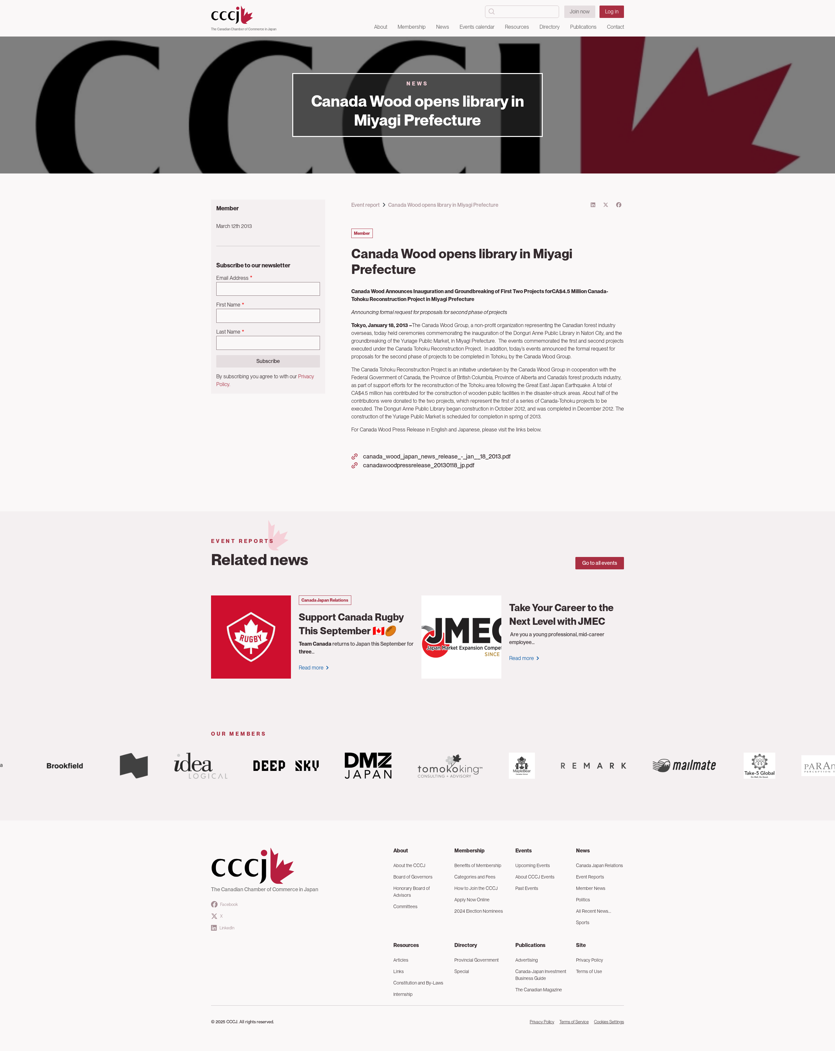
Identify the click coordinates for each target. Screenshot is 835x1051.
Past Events (526, 888)
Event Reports (590, 876)
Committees (405, 906)
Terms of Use (589, 971)
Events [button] (523, 851)
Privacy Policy (589, 960)
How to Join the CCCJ (476, 888)
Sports (582, 922)
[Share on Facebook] (619, 205)
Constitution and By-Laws (418, 982)
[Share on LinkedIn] (593, 205)
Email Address (232, 278)
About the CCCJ (409, 865)
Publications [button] (583, 27)
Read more (311, 668)
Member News (590, 888)
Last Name (228, 332)
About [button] (380, 27)
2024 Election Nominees (478, 911)
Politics (583, 899)
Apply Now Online (472, 899)
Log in (611, 11)
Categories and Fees (474, 876)
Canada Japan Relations (599, 865)
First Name (228, 305)
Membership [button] (412, 27)
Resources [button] (517, 27)
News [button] (442, 27)
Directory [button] (549, 27)
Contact (615, 27)
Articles (400, 960)
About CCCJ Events (534, 876)
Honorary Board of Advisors (411, 892)
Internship (403, 994)
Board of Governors (413, 876)
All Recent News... (593, 911)
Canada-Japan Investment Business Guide (540, 975)
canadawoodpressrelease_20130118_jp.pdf (418, 465)
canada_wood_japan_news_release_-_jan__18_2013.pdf (436, 456)
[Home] (243, 15)
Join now (580, 11)
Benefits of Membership (477, 865)
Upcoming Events (532, 865)
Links (398, 971)
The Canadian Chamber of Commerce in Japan (243, 29)
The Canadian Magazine (538, 989)
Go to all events (599, 563)
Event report (365, 205)
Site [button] (581, 945)
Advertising (526, 960)
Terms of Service (574, 1021)
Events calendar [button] (477, 27)
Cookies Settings (609, 1021)
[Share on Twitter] (605, 205)
